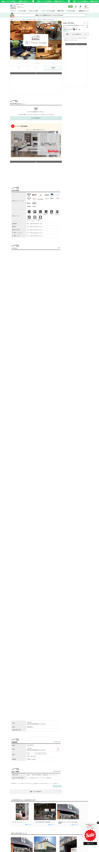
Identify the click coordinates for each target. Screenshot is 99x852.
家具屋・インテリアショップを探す (17, 19)
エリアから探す (22, 11)
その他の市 (39, 19)
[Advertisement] (76, 66)
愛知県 (34, 19)
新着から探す (61, 11)
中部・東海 (29, 19)
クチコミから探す (71, 11)
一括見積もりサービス (83, 11)
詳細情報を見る (66, 30)
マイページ (13, 11)
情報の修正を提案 (57, 786)
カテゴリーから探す (33, 11)
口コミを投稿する (76, 34)
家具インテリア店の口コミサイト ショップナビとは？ (49, 15)
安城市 (44, 19)
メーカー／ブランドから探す (48, 11)
